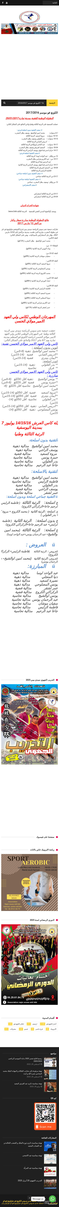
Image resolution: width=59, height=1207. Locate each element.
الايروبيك (53, 1029)
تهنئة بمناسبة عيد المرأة (33, 1168)
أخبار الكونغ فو (51, 1024)
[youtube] (7, 3)
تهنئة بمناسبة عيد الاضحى (32, 1155)
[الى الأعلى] (29, 1198)
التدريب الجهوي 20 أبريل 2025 (30, 1180)
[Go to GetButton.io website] (52, 1204)
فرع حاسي (39, 1029)
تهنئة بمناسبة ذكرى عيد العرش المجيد (28, 1084)
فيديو (26, 1029)
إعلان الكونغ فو (19, 1024)
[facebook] (2, 3)
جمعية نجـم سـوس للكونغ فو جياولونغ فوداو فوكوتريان (23, 1203)
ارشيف (34, 1024)
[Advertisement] (29, 68)
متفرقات (13, 1029)
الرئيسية (52, 103)
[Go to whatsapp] (52, 1198)
